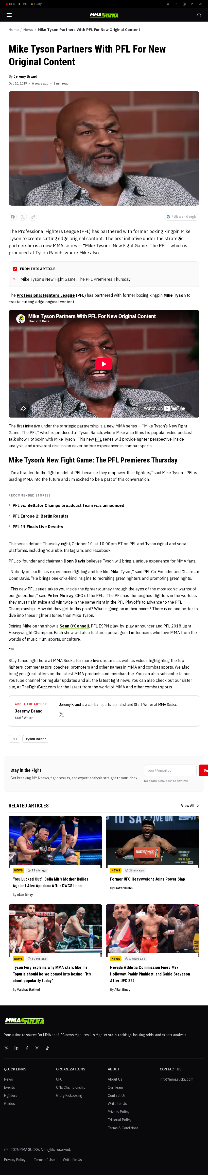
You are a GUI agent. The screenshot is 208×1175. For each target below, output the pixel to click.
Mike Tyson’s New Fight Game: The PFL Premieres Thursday (72, 279)
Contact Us (117, 1095)
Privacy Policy (118, 1112)
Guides (9, 1103)
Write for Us (117, 1103)
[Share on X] (23, 217)
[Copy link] (33, 217)
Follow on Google (184, 217)
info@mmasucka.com (176, 1079)
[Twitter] (167, 4)
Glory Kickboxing (69, 1095)
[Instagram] (184, 4)
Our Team (115, 1087)
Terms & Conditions (123, 1128)
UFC (59, 1079)
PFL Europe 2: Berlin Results (40, 516)
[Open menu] (9, 15)
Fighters (10, 1095)
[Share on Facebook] (13, 217)
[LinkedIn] (192, 4)
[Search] (199, 15)
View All (187, 805)
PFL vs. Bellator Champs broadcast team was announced (68, 505)
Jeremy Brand (25, 76)
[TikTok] (200, 4)
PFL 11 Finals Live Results (38, 526)
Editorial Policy (119, 1120)
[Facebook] (176, 4)
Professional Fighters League (46, 295)
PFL (98, 439)
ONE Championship (70, 1087)
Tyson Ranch (35, 739)
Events (9, 1087)
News (28, 29)
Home (14, 29)
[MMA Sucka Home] (104, 15)
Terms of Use (44, 1159)
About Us (115, 1079)
